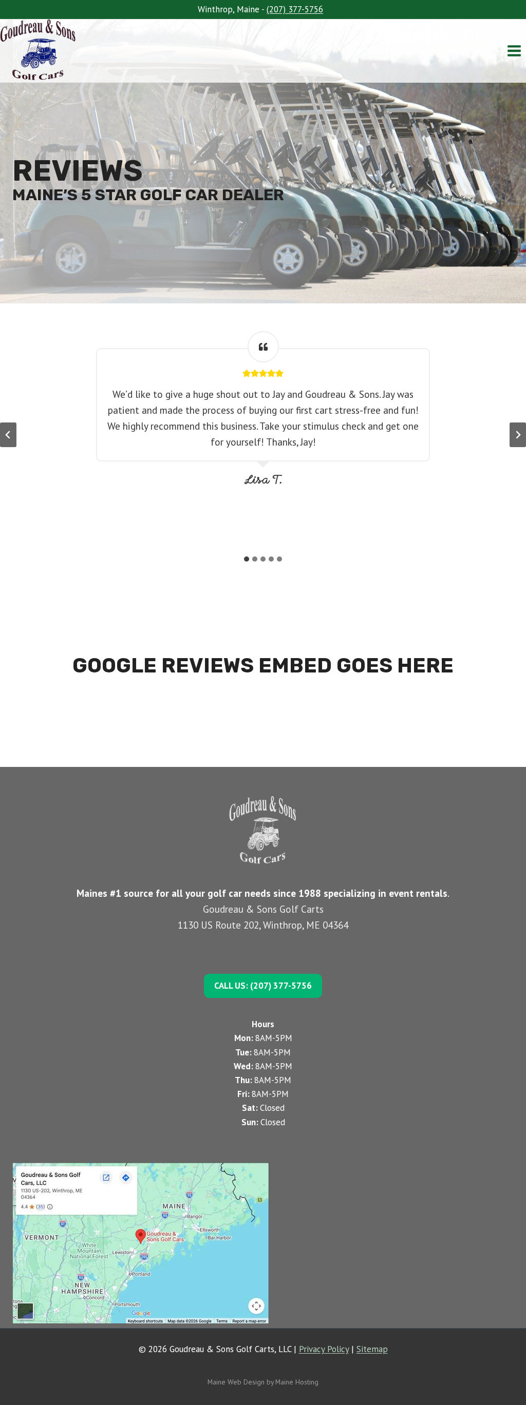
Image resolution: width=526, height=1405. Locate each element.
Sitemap (372, 1349)
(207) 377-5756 (295, 9)
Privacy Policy (324, 1349)
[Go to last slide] (8, 434)
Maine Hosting (296, 1382)
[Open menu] (514, 50)
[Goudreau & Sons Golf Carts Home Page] (43, 51)
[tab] (246, 559)
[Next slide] (518, 434)
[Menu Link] (263, 1243)
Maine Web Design (236, 1382)
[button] (263, 986)
